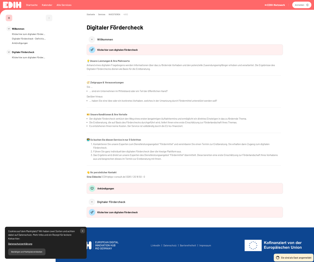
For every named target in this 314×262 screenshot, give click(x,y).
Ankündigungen (20, 43)
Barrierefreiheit (188, 245)
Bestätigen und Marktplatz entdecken (26, 252)
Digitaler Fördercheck (23, 52)
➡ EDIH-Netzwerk (275, 4)
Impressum (205, 245)
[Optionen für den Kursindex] (49, 18)
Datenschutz (170, 245)
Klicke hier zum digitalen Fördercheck (29, 34)
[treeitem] (26, 37)
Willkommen (18, 28)
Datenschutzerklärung (20, 243)
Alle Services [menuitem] (64, 4)
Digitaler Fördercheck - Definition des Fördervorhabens (29, 38)
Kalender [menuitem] (47, 4)
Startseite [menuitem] (32, 4)
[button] (92, 39)
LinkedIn (155, 245)
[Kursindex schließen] (9, 18)
